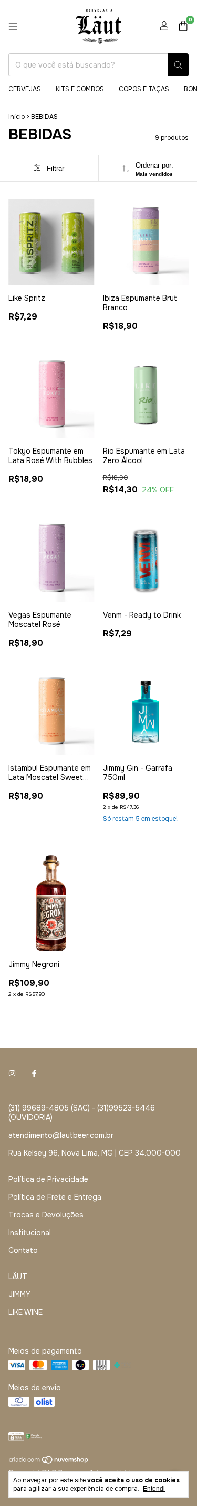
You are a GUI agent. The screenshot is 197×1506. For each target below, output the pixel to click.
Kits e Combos (80, 89)
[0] (183, 27)
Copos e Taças (144, 89)
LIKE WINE (25, 1312)
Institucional (29, 1232)
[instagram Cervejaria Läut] (12, 1073)
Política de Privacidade (48, 1179)
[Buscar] (178, 64)
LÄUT (17, 1276)
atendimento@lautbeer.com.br (60, 1135)
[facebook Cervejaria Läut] (34, 1073)
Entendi (154, 1488)
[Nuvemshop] (49, 1462)
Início (16, 117)
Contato (23, 1250)
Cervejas (24, 89)
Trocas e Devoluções (46, 1214)
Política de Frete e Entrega (54, 1197)
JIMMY (19, 1294)
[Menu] (13, 26)
